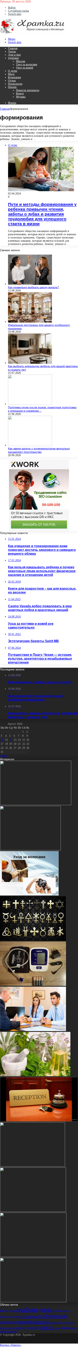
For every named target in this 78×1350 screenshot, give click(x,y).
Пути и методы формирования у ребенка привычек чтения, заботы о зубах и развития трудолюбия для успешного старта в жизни (42, 214)
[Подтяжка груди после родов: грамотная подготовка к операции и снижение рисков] (30, 403)
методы (5, 1316)
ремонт (11, 1328)
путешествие (68, 1323)
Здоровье (13, 58)
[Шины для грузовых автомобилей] (33, 1256)
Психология (15, 83)
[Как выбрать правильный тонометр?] (33, 984)
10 (2, 739)
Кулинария (14, 77)
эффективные (68, 1327)
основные (29, 1316)
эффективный (8, 1331)
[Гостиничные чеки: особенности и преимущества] (39, 1120)
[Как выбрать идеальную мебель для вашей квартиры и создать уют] (30, 362)
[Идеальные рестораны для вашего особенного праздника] (30, 321)
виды (4, 1310)
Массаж (20, 61)
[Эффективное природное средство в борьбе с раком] (35, 1075)
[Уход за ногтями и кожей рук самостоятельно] (32, 1165)
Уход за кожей (24, 67)
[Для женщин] (32, 32)
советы (46, 1327)
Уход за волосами (26, 64)
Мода (11, 74)
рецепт (21, 1328)
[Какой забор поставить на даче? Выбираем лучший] (30, 849)
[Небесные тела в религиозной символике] (33, 939)
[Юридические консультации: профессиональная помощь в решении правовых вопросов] (33, 1030)
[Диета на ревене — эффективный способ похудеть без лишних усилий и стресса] (33, 1210)
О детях (12, 70)
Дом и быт (14, 54)
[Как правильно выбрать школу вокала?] (30, 283)
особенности (52, 1316)
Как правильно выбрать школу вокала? (33, 287)
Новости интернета (27, 90)
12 (10, 739)
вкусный (13, 1310)
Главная (12, 48)
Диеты (12, 51)
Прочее (12, 87)
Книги (20, 93)
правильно (8, 1322)
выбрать (28, 1309)
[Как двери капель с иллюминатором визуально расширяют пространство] (30, 445)
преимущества (33, 1321)
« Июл (4, 755)
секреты (33, 1328)
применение (55, 1323)
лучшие (65, 1311)
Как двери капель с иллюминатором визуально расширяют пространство (39, 450)
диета (45, 1309)
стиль (57, 1328)
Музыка (20, 96)
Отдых (12, 80)
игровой (57, 1310)
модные (15, 1316)
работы (3, 1328)
